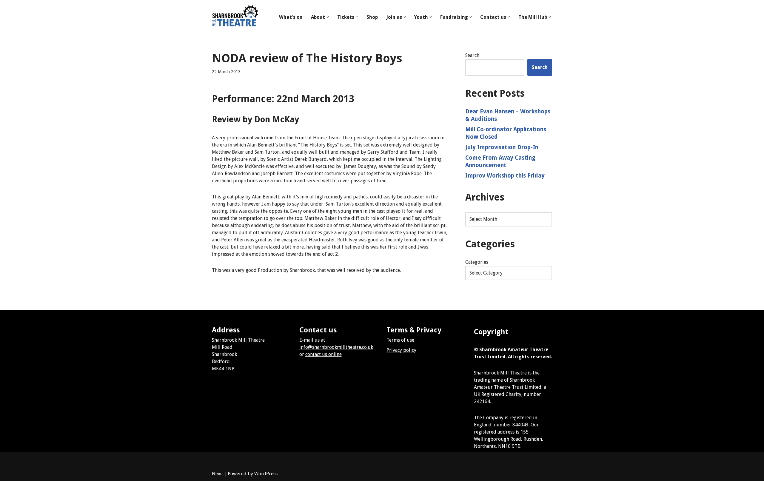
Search (472, 55)
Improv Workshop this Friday (505, 175)
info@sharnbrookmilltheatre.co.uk (336, 347)
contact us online (323, 354)
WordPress (266, 474)
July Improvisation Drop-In (501, 147)
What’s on (291, 17)
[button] (327, 17)
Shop (372, 17)
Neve (217, 474)
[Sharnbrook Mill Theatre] (235, 17)
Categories (476, 262)
